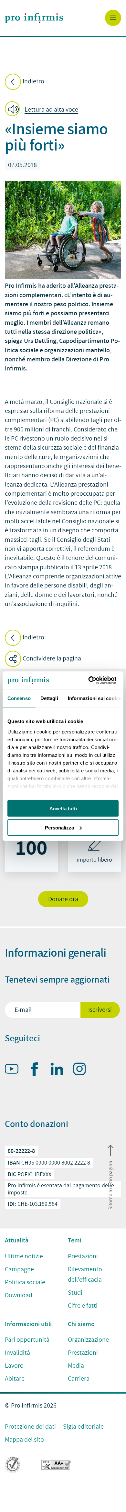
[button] (43, 109)
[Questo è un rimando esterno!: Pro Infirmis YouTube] (14, 1070)
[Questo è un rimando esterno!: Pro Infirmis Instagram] (82, 1070)
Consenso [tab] (19, 698)
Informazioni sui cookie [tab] (94, 698)
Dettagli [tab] (49, 698)
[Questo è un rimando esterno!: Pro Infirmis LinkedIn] (59, 1070)
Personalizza (59, 827)
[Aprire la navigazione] (113, 18)
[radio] (31, 845)
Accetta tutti (63, 808)
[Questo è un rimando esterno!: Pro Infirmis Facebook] (37, 1070)
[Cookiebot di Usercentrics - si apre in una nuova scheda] (91, 680)
